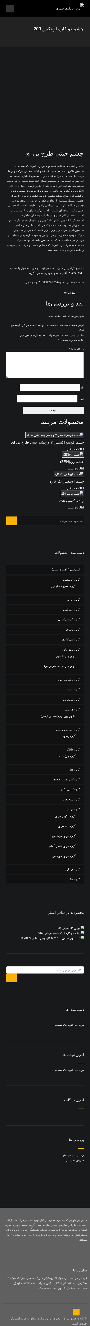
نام (82, 387)
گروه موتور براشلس (64, 836)
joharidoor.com (47, 1288)
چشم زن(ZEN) (72, 462)
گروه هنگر (74, 879)
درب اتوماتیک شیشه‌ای (73, 1155)
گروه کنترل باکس (70, 789)
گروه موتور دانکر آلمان (62, 846)
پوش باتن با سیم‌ (66, 656)
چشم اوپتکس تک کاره (67, 481)
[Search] (11, 520)
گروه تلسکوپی (71, 699)
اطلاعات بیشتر (75, 449)
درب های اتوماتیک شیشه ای (67, 1024)
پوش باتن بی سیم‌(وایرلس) (60, 666)
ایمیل (80, 399)
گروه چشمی (32, 282)
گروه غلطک (73, 749)
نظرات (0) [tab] (69, 292)
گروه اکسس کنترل (69, 619)
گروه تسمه (73, 689)
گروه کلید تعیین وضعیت (66, 779)
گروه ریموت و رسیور (68, 729)
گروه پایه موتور (67, 826)
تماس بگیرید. (35, 273)
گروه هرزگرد (72, 869)
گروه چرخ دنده (67, 756)
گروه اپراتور (73, 599)
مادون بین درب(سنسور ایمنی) (58, 716)
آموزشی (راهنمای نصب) (66, 569)
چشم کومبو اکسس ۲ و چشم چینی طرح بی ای (47, 442)
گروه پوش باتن (71, 649)
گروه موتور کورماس (64, 856)
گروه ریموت (69, 736)
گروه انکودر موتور (65, 816)
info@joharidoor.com (74, 1288)
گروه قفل (74, 769)
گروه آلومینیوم (71, 579)
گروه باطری (73, 629)
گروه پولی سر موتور (68, 679)
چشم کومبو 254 (71, 501)
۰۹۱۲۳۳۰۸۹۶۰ (75, 273)
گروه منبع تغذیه (71, 799)
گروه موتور (73, 809)
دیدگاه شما (76, 349)
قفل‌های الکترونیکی (75, 1160)
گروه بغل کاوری (71, 639)
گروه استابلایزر (71, 609)
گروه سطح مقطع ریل (63, 586)
